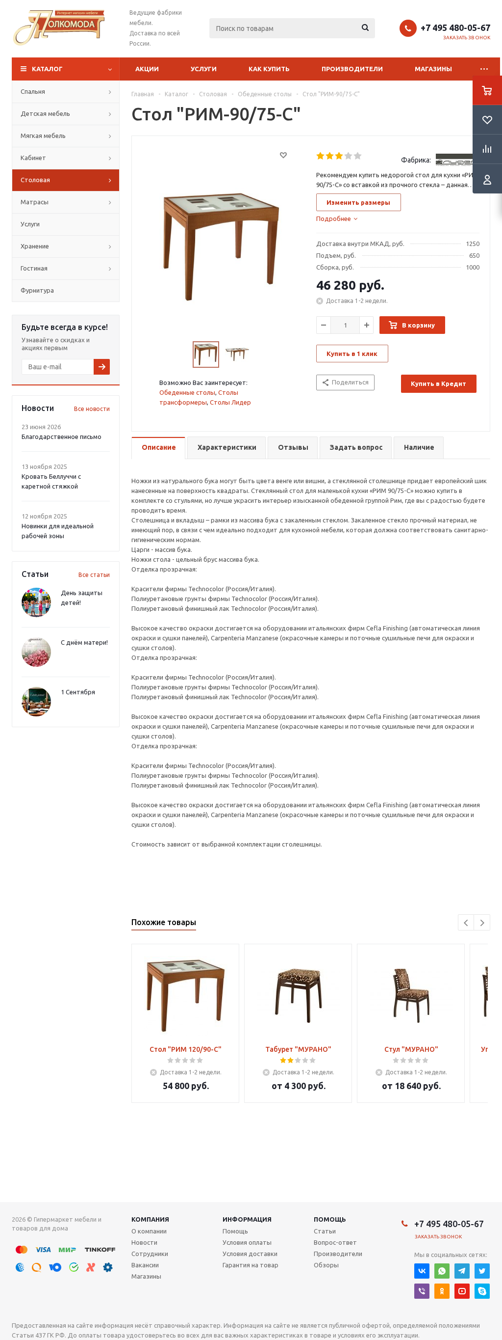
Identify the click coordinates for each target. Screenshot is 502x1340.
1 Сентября (78, 691)
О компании (149, 1231)
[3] (339, 156)
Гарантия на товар (250, 1264)
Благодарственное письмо (61, 436)
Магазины (433, 68)
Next (482, 923)
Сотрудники (149, 1253)
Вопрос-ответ (335, 1242)
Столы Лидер (230, 402)
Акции (147, 68)
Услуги (204, 68)
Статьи (325, 1231)
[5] (358, 156)
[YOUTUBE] (462, 1291)
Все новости (92, 409)
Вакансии (145, 1264)
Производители (352, 68)
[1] (321, 156)
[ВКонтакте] (421, 1271)
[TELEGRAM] (462, 1271)
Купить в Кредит (438, 383)
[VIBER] (421, 1291)
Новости (144, 1242)
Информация (247, 1219)
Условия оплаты (247, 1242)
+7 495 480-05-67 (455, 27)
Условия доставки (250, 1253)
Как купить (269, 68)
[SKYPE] (482, 1291)
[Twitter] (482, 1271)
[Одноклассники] (442, 1291)
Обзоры (326, 1264)
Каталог (47, 68)
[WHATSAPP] (442, 1271)
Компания (150, 1219)
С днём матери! (84, 642)
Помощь (330, 1219)
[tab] (336, 218)
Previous (466, 923)
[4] (348, 156)
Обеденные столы (187, 392)
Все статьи (94, 575)
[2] (330, 156)
